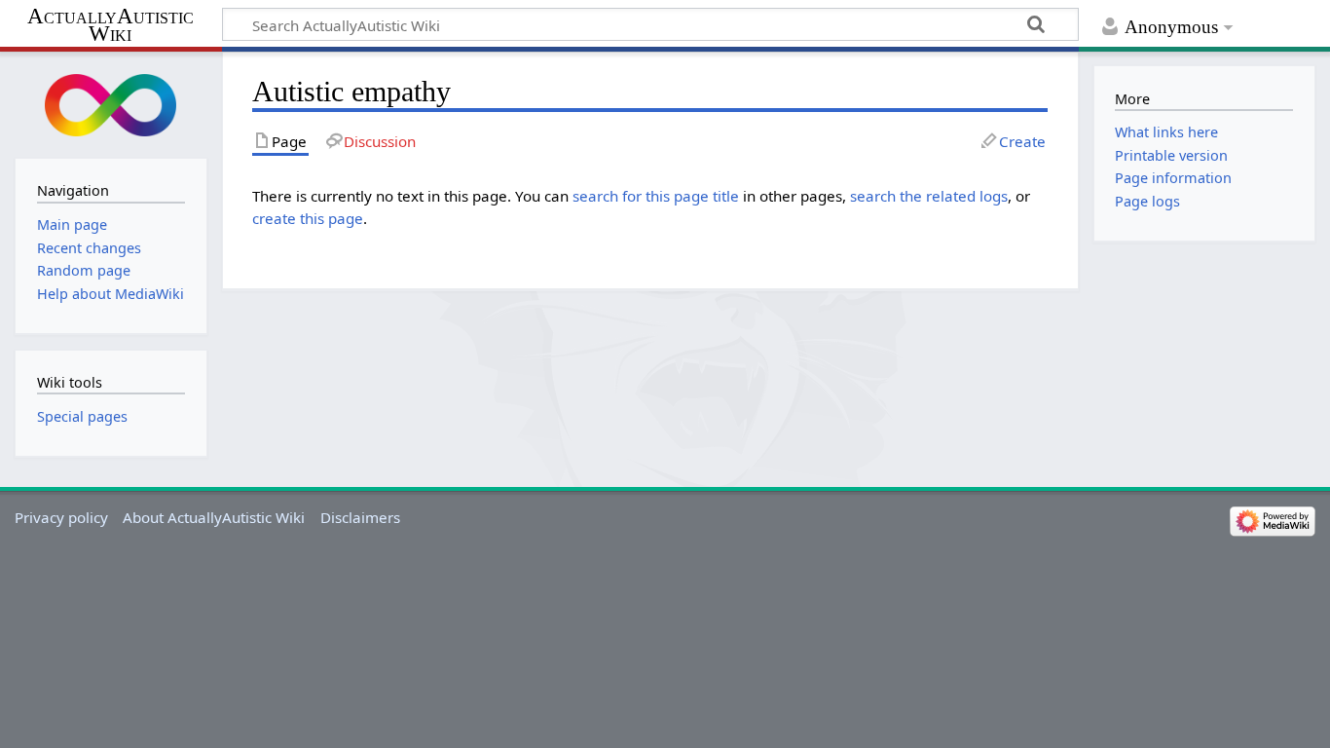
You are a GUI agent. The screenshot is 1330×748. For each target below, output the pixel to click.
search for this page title (656, 196)
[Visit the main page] (111, 102)
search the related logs (929, 196)
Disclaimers (360, 517)
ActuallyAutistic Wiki (110, 25)
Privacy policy (61, 517)
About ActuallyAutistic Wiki (214, 517)
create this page (307, 218)
